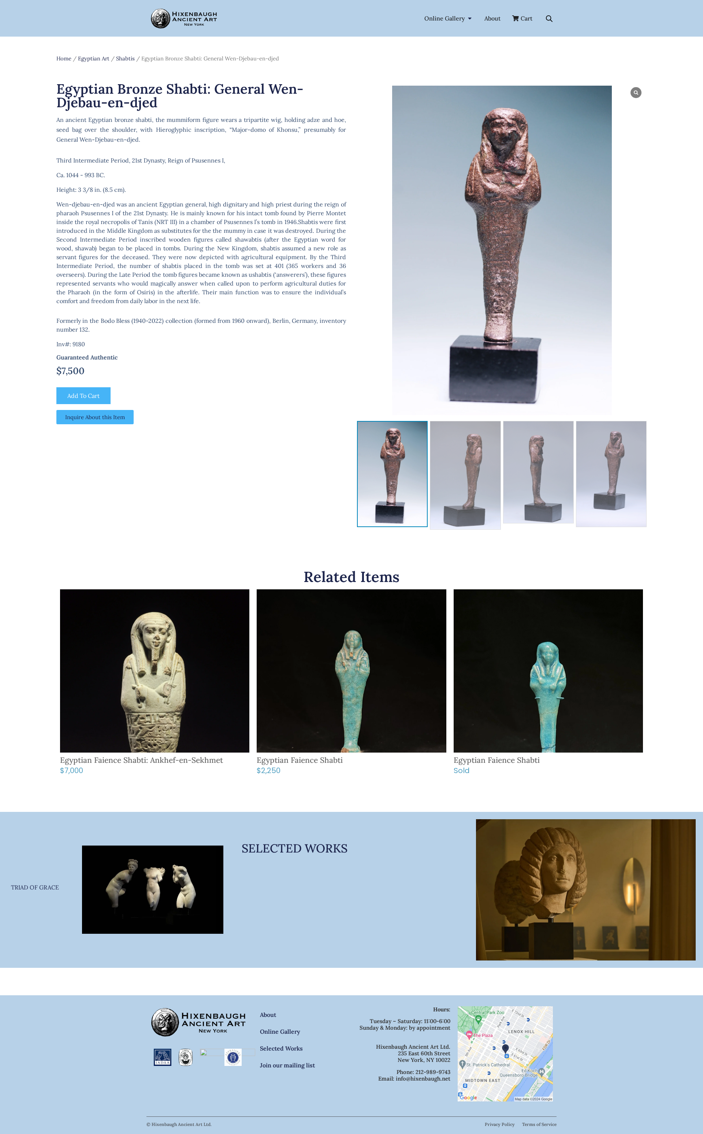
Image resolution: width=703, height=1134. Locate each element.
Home (63, 58)
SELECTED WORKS (294, 848)
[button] (642, 475)
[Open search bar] (549, 18)
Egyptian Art (93, 58)
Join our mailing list (287, 1065)
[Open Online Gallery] (470, 18)
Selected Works (281, 1048)
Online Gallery (280, 1031)
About (268, 1014)
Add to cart (83, 395)
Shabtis (125, 58)
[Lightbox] (636, 92)
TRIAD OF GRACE (35, 887)
